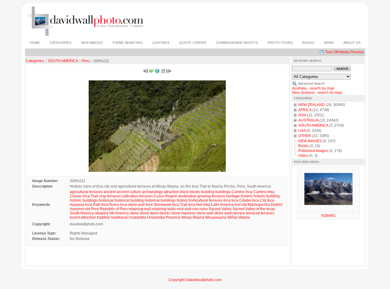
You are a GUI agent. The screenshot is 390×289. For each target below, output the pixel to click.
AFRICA (304, 110)
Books (303, 146)
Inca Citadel (241, 200)
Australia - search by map (313, 88)
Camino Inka (264, 192)
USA (302, 131)
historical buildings (160, 200)
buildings (223, 192)
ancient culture (129, 192)
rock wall (184, 209)
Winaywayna (215, 217)
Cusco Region (165, 196)
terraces (267, 213)
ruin (195, 209)
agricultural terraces (86, 192)
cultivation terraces (137, 196)
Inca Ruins (110, 205)
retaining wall (140, 209)
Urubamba (137, 217)
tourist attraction (83, 217)
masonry (77, 209)
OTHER (304, 136)
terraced (253, 213)
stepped (101, 213)
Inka (206, 205)
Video (303, 155)
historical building (129, 200)
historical (106, 200)
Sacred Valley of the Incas (253, 209)
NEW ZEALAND (311, 105)
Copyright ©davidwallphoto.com (195, 280)
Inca (226, 200)
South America (82, 213)
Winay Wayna (192, 217)
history (182, 200)
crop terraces (110, 196)
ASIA (302, 115)
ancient (110, 192)
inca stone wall (132, 205)
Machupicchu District (265, 205)
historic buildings (84, 200)
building (207, 192)
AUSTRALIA (308, 120)
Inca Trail (179, 205)
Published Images (313, 151)
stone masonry (183, 213)
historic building (267, 196)
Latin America (222, 205)
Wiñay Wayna (238, 217)
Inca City (259, 200)
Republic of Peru (114, 209)
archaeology (152, 192)
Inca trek (195, 205)
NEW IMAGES (310, 141)
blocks (195, 192)
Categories (35, 61)
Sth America (119, 213)
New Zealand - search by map (317, 92)
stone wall (205, 213)
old (87, 209)
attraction (171, 192)
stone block (139, 213)
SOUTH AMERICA (63, 61)
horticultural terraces (205, 200)
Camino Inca (242, 192)
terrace (239, 213)
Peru (86, 61)
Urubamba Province (163, 217)
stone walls (223, 213)
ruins (204, 209)
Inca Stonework (158, 205)
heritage (233, 196)
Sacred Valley (220, 209)
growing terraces (211, 196)
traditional (119, 217)
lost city (241, 205)
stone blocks (160, 213)
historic (247, 196)
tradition (103, 217)
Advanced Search (311, 83)
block (184, 192)
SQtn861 (328, 215)
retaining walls (164, 209)
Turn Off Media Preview (344, 52)
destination (187, 196)
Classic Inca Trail (84, 196)
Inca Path (93, 205)
